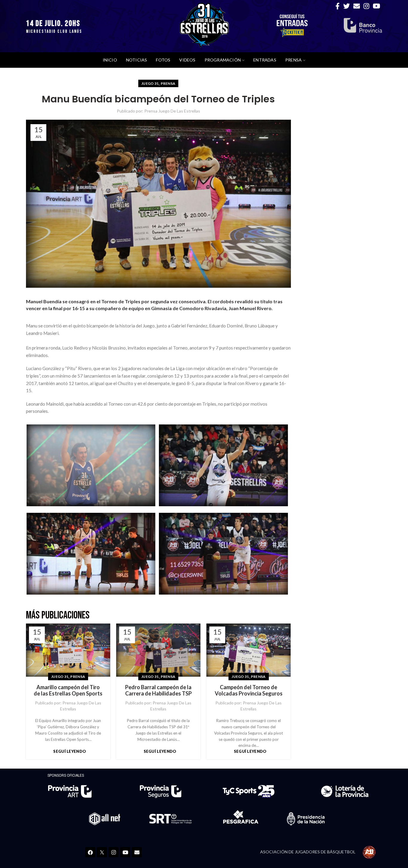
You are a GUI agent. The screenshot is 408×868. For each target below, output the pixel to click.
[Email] (357, 6)
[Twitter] (346, 6)
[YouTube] (376, 6)
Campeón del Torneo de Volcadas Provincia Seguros (249, 690)
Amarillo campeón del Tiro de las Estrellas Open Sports (68, 690)
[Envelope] (137, 852)
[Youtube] (125, 852)
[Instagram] (366, 6)
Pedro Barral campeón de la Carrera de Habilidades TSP (158, 690)
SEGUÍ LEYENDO (69, 751)
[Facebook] (337, 6)
